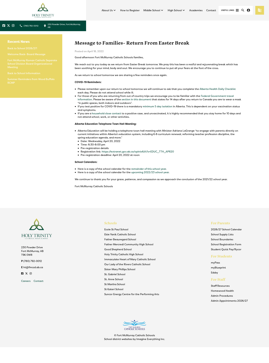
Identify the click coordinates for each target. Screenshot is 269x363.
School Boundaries (222, 239)
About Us (109, 10)
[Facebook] (3, 25)
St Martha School (114, 284)
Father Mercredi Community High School (128, 244)
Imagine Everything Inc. (150, 339)
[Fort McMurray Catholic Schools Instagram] (13, 25)
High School (177, 10)
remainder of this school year (148, 169)
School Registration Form (226, 244)
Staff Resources (220, 285)
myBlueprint (218, 267)
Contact (211, 10)
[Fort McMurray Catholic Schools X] (8, 25)
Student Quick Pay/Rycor (226, 249)
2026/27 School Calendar (226, 229)
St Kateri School (113, 289)
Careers (26, 281)
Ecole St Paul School (116, 229)
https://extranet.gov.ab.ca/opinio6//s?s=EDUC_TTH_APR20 (138, 151)
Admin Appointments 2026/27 (229, 300)
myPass (215, 262)
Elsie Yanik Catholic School (120, 234)
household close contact (107, 113)
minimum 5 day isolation (157, 106)
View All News (16, 91)
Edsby (214, 272)
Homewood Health (222, 290)
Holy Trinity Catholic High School (123, 254)
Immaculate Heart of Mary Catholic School (130, 259)
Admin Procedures (222, 295)
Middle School (153, 10)
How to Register (130, 10)
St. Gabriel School (114, 274)
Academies (196, 10)
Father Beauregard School (120, 239)
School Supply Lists (222, 234)
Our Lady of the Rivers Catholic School (127, 264)
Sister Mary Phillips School (119, 269)
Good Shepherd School (118, 249)
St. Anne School (113, 279)
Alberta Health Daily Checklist (218, 89)
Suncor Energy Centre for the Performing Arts (131, 294)
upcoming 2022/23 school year (150, 172)
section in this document (137, 99)
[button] (230, 10)
